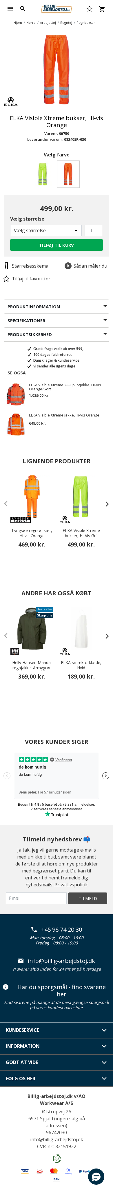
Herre (31, 22)
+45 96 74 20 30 (61, 929)
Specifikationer (26, 320)
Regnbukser (85, 22)
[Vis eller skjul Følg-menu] (104, 1078)
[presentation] (104, 504)
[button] (96, 1176)
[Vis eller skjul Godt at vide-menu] (104, 1062)
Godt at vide (22, 1062)
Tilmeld (88, 898)
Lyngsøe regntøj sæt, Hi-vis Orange (32, 533)
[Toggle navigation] (10, 9)
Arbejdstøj (48, 22)
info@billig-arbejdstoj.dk (61, 961)
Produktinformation (34, 306)
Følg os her (20, 1078)
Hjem (18, 22)
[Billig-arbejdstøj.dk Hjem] (56, 8)
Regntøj (66, 22)
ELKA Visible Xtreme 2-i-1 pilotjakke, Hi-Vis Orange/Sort (65, 387)
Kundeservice (22, 1030)
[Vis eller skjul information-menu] (104, 1046)
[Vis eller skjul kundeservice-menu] (104, 1030)
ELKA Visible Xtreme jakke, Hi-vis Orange (64, 415)
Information (23, 1046)
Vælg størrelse (27, 219)
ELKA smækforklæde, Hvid (81, 665)
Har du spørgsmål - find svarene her (61, 990)
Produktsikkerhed (30, 334)
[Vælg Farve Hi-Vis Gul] (44, 176)
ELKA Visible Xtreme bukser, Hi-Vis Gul (81, 533)
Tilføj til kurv (56, 245)
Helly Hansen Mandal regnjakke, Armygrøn (32, 665)
